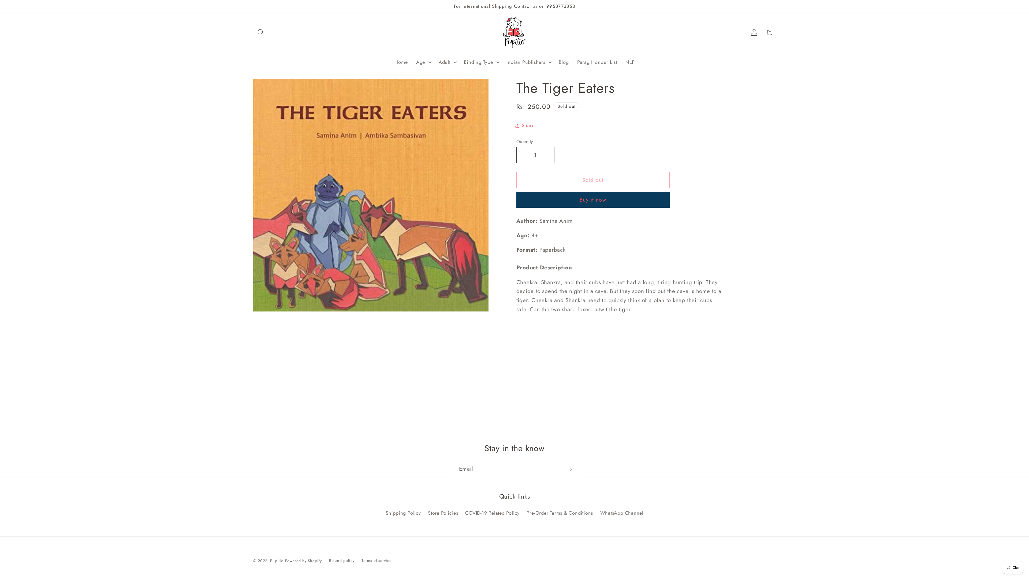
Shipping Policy (403, 513)
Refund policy (342, 560)
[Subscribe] (569, 469)
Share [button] (528, 125)
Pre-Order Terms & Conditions (560, 513)
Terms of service (376, 560)
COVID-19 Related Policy (492, 513)
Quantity (524, 142)
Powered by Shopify (303, 560)
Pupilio (276, 560)
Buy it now (593, 199)
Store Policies (443, 513)
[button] (261, 32)
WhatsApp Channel (621, 513)
